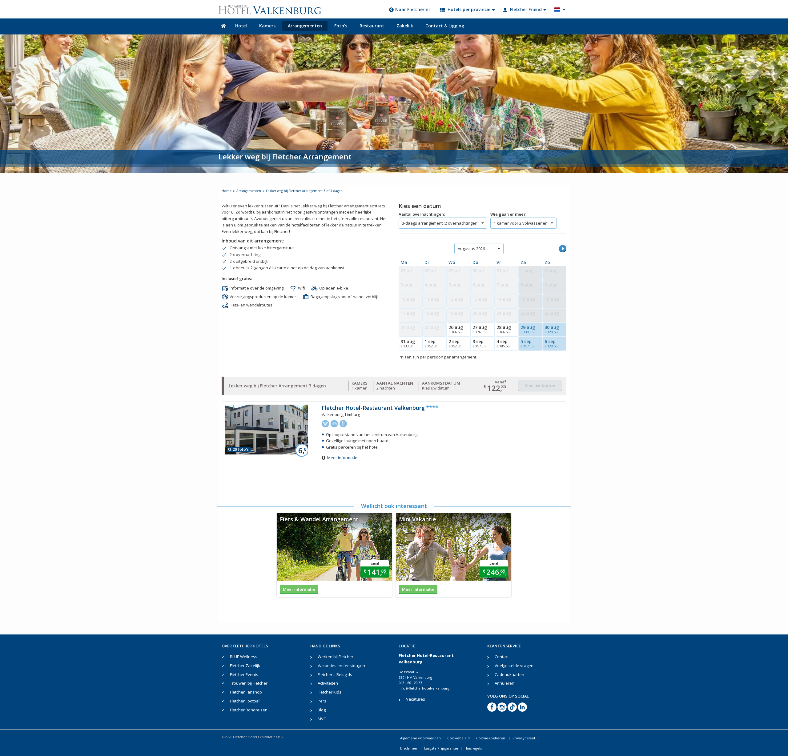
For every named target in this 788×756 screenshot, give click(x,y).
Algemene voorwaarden (420, 738)
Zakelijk (404, 26)
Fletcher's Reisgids (335, 674)
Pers (322, 701)
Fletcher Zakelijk (245, 665)
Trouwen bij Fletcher (248, 683)
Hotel (241, 26)
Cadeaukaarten (509, 674)
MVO (322, 719)
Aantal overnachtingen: (422, 214)
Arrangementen (305, 26)
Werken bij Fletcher (335, 656)
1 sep (430, 343)
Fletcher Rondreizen (248, 710)
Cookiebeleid (458, 738)
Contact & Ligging (444, 26)
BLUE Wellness (243, 656)
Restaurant (372, 26)
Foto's (340, 26)
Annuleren (504, 683)
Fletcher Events (244, 674)
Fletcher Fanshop (246, 692)
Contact (502, 656)
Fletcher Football (245, 701)
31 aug (407, 343)
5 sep (527, 343)
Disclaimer (409, 748)
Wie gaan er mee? (508, 214)
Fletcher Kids (329, 692)
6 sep (551, 343)
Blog (322, 710)
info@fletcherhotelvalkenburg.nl (426, 688)
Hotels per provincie (469, 9)
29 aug (528, 329)
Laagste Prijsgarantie (441, 748)
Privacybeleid (524, 738)
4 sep (503, 343)
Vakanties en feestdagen (341, 665)
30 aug (552, 329)
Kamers (267, 26)
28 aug (504, 329)
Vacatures (415, 699)
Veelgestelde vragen (514, 665)
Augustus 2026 (471, 248)
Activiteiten (328, 683)
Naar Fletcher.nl (412, 9)
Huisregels (473, 748)
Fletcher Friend (526, 9)
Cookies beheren (491, 738)
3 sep (478, 343)
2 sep (454, 343)
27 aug (479, 329)
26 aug (455, 329)
